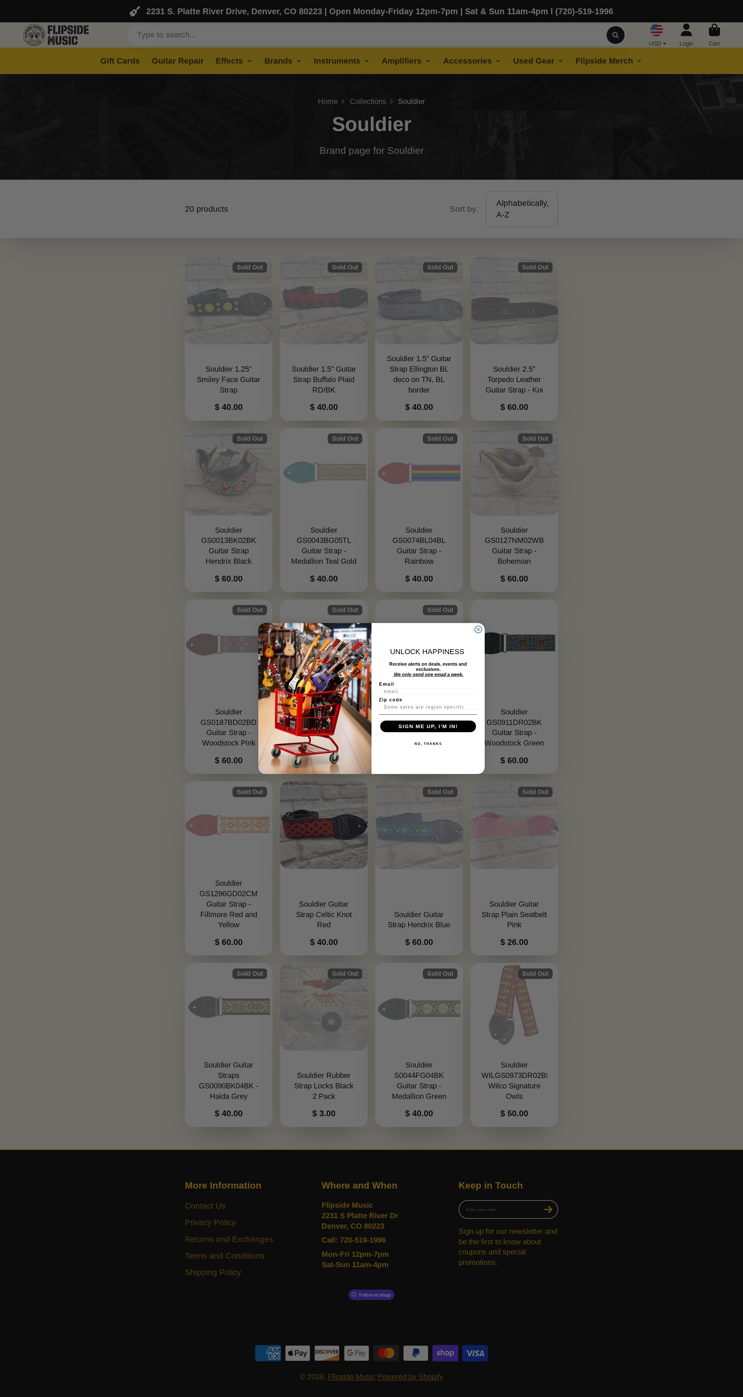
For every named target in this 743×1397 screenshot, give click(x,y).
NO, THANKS (428, 744)
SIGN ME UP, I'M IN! (428, 726)
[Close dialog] (478, 629)
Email (386, 684)
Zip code (391, 699)
